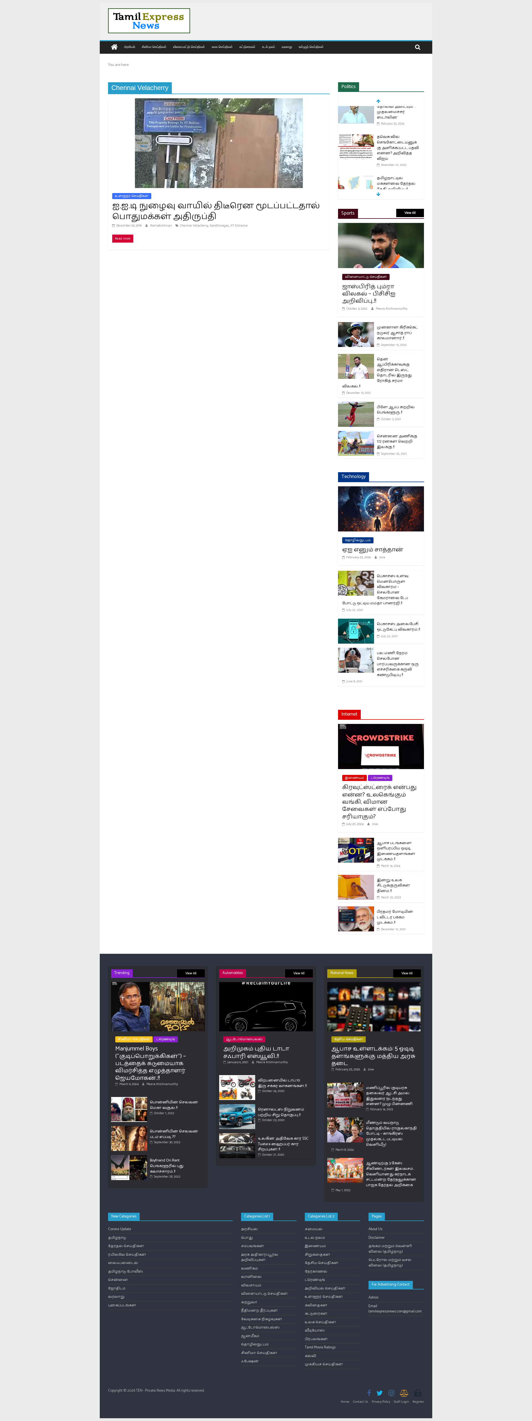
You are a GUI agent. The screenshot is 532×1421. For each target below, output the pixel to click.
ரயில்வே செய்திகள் (127, 1255)
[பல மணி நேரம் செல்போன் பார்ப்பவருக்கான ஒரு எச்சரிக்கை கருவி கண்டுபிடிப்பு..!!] (356, 651)
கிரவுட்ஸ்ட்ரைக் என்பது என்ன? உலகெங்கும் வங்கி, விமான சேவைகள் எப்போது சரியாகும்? (379, 802)
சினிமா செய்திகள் (154, 46)
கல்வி (310, 1356)
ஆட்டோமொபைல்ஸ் (244, 1039)
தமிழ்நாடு (117, 1238)
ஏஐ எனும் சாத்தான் (372, 550)
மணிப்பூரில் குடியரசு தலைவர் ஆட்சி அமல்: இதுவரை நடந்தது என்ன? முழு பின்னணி (389, 1096)
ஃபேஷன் (250, 1361)
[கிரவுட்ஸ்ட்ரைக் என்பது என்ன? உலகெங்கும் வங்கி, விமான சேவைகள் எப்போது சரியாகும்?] (381, 727)
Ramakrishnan (161, 225)
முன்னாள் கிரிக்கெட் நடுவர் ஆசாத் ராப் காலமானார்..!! (397, 332)
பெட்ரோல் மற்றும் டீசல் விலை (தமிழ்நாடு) (390, 1262)
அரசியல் (129, 46)
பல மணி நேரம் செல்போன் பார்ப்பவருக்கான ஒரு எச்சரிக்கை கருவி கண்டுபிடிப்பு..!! (398, 664)
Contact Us (360, 1401)
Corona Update (119, 1229)
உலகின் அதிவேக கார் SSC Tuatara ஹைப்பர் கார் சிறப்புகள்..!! (283, 1144)
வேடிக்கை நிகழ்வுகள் (261, 1319)
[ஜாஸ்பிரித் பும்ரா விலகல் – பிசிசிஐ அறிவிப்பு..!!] (381, 226)
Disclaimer (377, 1238)
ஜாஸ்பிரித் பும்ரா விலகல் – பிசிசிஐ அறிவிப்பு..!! (368, 294)
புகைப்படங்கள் (122, 1305)
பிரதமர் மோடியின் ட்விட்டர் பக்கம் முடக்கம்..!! (395, 917)
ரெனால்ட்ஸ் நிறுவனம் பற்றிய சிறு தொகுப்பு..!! (281, 1112)
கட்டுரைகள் (247, 46)
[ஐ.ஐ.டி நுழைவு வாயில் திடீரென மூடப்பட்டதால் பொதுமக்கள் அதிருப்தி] (219, 102)
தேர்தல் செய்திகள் (126, 1246)
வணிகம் (249, 1268)
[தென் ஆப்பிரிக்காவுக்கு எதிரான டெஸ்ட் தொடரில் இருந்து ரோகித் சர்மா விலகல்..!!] (356, 357)
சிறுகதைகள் (317, 1255)
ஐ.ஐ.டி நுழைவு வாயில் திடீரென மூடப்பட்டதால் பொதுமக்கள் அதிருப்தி (216, 211)
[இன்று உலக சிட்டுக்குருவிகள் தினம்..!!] (356, 878)
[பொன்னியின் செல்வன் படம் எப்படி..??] (129, 1128)
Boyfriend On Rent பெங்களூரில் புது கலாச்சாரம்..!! (166, 1166)
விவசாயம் (251, 1285)
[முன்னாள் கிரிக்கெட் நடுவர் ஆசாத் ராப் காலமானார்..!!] (356, 325)
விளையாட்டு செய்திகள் (189, 46)
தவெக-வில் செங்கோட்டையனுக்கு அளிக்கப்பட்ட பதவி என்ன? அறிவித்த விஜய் (398, 121)
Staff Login (401, 1401)
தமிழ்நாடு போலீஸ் (125, 1271)
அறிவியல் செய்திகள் (325, 1288)
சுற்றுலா (249, 1302)
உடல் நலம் (268, 46)
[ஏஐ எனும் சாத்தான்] (381, 490)
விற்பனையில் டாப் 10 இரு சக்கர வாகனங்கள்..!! (282, 1083)
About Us (375, 1229)
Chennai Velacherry (194, 225)
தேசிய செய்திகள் (348, 1039)
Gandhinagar (219, 225)
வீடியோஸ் (315, 1330)
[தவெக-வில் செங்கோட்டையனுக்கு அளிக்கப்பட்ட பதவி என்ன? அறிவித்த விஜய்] (356, 110)
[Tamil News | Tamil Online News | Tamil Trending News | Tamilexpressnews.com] (114, 47)
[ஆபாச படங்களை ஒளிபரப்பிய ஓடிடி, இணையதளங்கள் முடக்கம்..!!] (356, 841)
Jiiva (382, 557)
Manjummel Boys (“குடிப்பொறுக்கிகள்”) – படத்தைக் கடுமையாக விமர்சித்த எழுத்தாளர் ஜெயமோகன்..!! (150, 1063)
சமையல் (314, 1229)
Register (418, 1401)
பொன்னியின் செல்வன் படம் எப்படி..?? (174, 1134)
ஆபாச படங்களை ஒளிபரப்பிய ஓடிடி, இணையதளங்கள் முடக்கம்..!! (396, 851)
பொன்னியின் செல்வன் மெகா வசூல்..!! (174, 1105)
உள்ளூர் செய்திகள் (311, 46)
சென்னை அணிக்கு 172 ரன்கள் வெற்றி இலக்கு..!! (397, 441)
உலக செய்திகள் (222, 46)
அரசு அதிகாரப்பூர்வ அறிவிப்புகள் (259, 1257)
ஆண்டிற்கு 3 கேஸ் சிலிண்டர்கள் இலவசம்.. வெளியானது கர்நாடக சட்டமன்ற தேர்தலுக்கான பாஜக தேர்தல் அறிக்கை (391, 1174)
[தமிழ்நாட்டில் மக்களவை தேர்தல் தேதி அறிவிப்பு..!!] (356, 152)
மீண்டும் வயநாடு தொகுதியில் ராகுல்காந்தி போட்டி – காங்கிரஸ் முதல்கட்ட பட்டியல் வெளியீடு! (391, 1134)
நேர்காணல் (316, 1271)
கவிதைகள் (316, 1305)
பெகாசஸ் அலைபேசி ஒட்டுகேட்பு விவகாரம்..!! (398, 627)
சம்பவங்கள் (252, 1246)
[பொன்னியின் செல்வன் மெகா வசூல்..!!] (129, 1099)
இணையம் (354, 777)
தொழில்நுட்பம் (358, 540)
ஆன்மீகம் (250, 1336)
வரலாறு (287, 46)
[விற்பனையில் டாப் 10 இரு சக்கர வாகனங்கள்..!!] (237, 1077)
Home (345, 1401)
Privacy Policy (381, 1401)
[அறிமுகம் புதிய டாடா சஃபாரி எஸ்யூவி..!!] (266, 984)
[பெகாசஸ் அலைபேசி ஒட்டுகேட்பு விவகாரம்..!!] (356, 622)
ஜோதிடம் (117, 1288)
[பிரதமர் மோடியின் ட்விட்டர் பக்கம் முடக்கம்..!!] (356, 910)
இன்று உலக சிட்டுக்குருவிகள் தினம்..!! (393, 885)
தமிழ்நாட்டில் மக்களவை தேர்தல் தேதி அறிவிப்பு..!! (396, 156)
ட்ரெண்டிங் (380, 777)
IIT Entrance (239, 225)
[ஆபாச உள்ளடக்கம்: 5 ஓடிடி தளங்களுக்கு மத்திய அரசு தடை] (374, 984)
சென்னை (118, 1280)
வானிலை (251, 1277)
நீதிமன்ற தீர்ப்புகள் (259, 1311)
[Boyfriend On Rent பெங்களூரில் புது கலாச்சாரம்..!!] (129, 1157)
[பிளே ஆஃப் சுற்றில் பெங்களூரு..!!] (356, 405)
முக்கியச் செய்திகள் (324, 1364)
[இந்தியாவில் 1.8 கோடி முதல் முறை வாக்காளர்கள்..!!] (356, 184)
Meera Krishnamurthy (391, 308)
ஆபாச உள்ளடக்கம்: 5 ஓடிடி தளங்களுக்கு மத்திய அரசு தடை (373, 1056)
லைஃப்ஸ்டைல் (123, 1263)
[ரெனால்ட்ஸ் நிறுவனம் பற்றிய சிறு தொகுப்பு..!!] (237, 1106)
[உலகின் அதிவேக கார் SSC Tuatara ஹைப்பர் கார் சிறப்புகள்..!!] (237, 1136)
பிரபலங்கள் (316, 1339)
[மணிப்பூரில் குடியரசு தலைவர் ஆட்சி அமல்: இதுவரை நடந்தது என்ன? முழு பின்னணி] (345, 1085)
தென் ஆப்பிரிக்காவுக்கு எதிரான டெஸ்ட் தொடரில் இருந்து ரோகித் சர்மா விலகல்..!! (377, 373)
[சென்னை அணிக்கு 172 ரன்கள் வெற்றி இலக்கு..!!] (356, 434)
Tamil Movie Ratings (320, 1347)
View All (410, 212)
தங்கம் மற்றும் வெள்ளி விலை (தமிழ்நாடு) (390, 1249)
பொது (247, 1238)
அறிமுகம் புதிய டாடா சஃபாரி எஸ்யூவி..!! (256, 1052)
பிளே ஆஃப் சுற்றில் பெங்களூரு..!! (396, 410)
